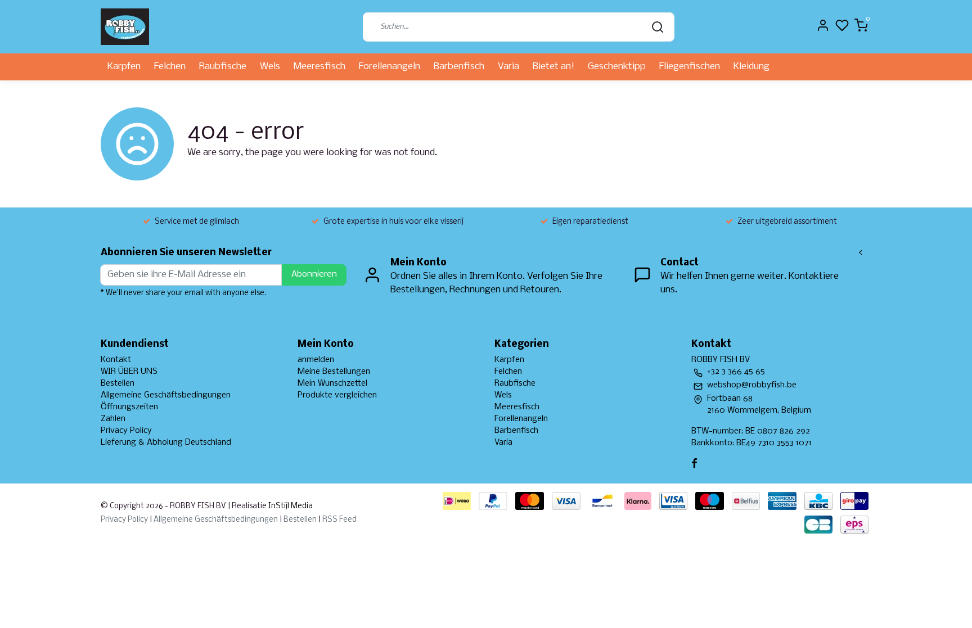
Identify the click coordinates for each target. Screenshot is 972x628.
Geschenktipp (617, 66)
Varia (508, 66)
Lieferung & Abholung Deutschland (166, 442)
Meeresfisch (319, 66)
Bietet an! (553, 66)
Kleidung (752, 66)
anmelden (316, 359)
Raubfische (222, 66)
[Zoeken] (657, 27)
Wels (270, 66)
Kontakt (116, 359)
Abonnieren (314, 274)
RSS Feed (339, 520)
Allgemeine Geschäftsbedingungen (166, 395)
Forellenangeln (389, 66)
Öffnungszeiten (129, 407)
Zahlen (113, 418)
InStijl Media (290, 506)
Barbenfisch (459, 66)
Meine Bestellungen (334, 371)
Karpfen (124, 66)
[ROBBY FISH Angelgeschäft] (125, 26)
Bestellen (117, 383)
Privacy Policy (126, 430)
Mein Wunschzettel (332, 383)
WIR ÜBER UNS (129, 371)
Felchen (170, 66)
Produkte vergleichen (337, 395)
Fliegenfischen (689, 66)
